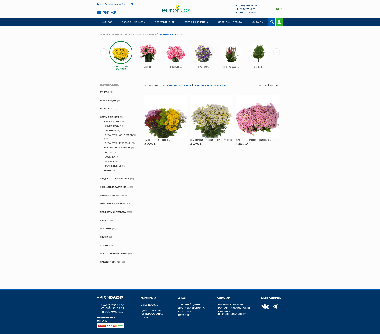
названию (173, 85)
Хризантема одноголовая (120, 135)
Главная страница (111, 34)
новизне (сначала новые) (210, 85)
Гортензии (110, 130)
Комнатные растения (113, 187)
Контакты (185, 311)
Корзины (105, 228)
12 (255, 85)
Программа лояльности (233, 307)
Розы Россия (111, 121)
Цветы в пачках (146, 34)
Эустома (109, 161)
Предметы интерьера (113, 212)
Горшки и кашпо (110, 195)
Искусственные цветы (113, 253)
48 (271, 85)
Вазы (103, 220)
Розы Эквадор (112, 125)
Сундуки (105, 245)
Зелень (108, 170)
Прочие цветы (112, 165)
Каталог (130, 34)
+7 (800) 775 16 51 (246, 12)
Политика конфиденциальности (232, 312)
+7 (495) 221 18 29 (245, 8)
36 (266, 85)
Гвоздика (109, 156)
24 (260, 85)
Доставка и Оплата (191, 307)
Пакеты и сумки (110, 261)
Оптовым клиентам (230, 304)
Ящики (104, 236)
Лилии (108, 152)
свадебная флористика (114, 178)
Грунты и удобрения (112, 203)
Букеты (104, 92)
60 (277, 85)
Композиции (108, 100)
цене (186, 85)
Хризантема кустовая (117, 143)
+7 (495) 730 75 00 (246, 5)
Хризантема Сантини (117, 147)
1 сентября (106, 108)
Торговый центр (189, 304)
